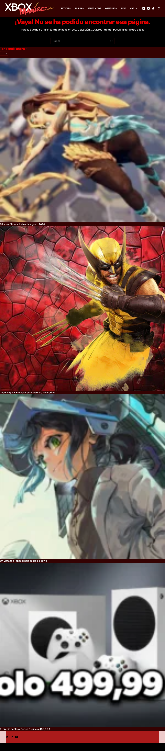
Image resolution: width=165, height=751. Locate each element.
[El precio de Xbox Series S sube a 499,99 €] (82, 645)
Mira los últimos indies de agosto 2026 (22, 224)
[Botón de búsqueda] (111, 41)
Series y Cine (94, 8)
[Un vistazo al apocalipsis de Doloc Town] (82, 476)
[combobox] (79, 41)
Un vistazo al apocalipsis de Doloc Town (23, 560)
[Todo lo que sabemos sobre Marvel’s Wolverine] (82, 308)
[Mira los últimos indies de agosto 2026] (82, 140)
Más (132, 8)
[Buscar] (159, 8)
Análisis (79, 8)
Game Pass (111, 8)
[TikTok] (153, 8)
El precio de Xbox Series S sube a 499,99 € (25, 729)
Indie (123, 8)
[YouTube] (148, 8)
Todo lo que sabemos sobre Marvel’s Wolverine (27, 392)
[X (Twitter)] (143, 8)
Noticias (66, 8)
